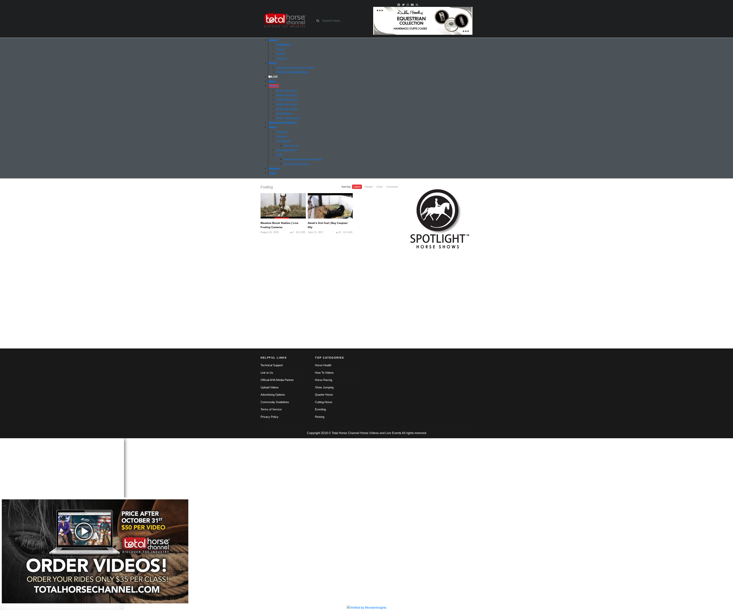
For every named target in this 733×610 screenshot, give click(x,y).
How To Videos (324, 372)
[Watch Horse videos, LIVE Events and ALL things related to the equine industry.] (285, 21)
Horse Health (323, 365)
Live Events (393, 433)
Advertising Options (273, 394)
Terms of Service (271, 409)
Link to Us (267, 372)
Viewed (368, 186)
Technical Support (272, 365)
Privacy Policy (270, 416)
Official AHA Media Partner (277, 380)
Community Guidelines (275, 402)
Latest (357, 186)
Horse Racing (323, 380)
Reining (319, 416)
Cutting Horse (323, 402)
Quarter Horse (324, 394)
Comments (392, 186)
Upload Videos (270, 387)
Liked (379, 186)
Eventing (320, 409)
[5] (439, 217)
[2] (422, 20)
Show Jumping (324, 387)
